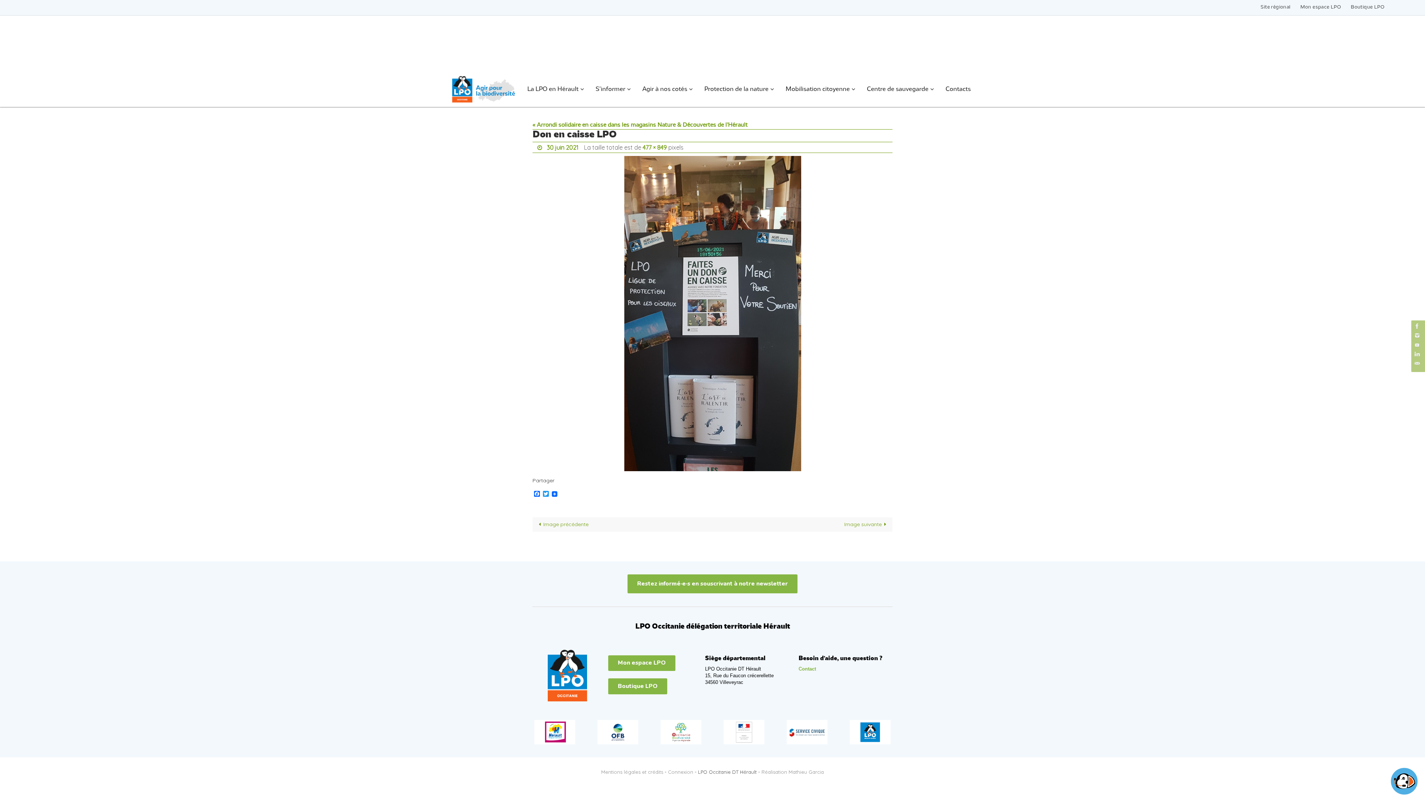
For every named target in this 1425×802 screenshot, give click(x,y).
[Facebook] (1417, 326)
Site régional (1275, 7)
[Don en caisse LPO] (712, 313)
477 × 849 (655, 147)
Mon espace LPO (1321, 7)
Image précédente (566, 524)
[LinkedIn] (1417, 354)
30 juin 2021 (563, 147)
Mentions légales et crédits (632, 772)
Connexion (680, 772)
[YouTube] (1417, 345)
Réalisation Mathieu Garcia (792, 772)
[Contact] (1417, 363)
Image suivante (863, 524)
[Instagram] (1417, 335)
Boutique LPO (1368, 7)
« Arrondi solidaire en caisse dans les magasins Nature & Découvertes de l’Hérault (640, 125)
